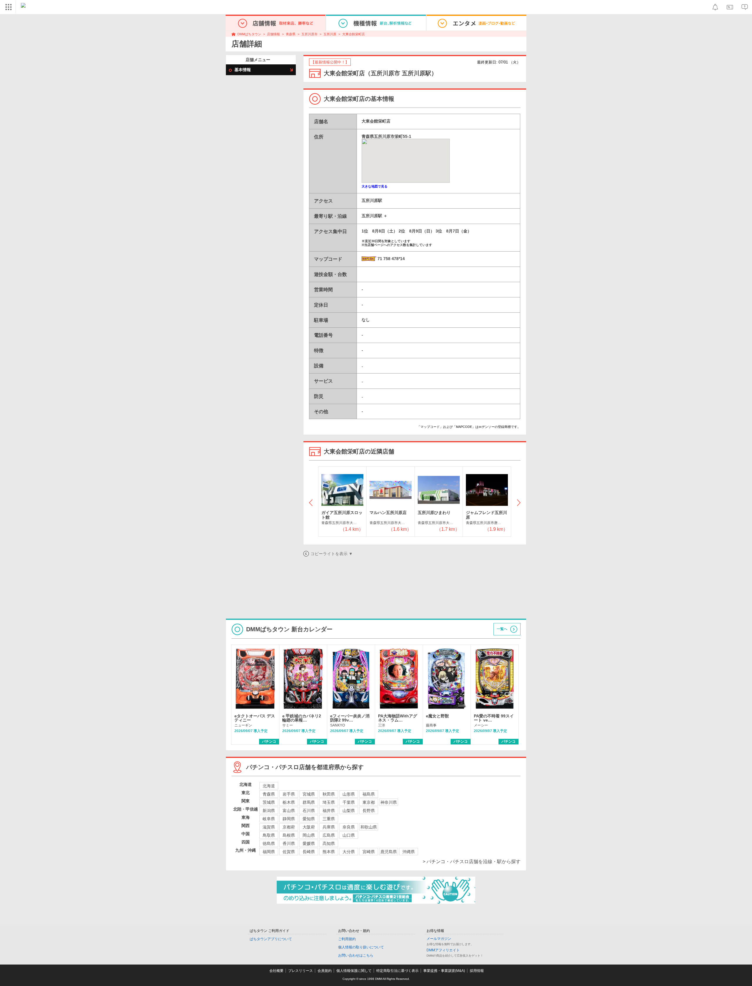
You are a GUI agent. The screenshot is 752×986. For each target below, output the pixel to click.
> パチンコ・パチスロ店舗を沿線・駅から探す (472, 861)
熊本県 (329, 851)
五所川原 (329, 34)
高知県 (329, 843)
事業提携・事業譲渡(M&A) (444, 971)
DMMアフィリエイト (443, 950)
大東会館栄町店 (353, 34)
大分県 (349, 851)
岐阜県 (269, 818)
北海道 (269, 786)
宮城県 (309, 794)
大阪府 (309, 827)
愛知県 (309, 818)
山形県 (349, 794)
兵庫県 (329, 827)
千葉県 (349, 802)
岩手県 (289, 794)
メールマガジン (439, 939)
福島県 (368, 794)
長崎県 (309, 851)
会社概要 (276, 971)
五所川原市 (309, 34)
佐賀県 (289, 851)
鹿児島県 (388, 851)
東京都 (368, 802)
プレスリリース (300, 971)
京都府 (289, 827)
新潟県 (269, 810)
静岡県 (289, 818)
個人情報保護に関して (354, 971)
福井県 (329, 810)
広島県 (329, 835)
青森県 (291, 34)
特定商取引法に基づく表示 (397, 971)
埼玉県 (329, 802)
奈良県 (349, 827)
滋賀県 (269, 827)
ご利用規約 (347, 939)
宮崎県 (368, 851)
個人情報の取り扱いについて (361, 947)
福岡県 (269, 851)
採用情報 (477, 971)
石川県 (309, 810)
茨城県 (269, 802)
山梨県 (349, 810)
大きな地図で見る (374, 186)
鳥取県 (269, 835)
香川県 (289, 843)
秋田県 (329, 794)
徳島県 (269, 843)
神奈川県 (388, 802)
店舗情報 (273, 34)
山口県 (349, 835)
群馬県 (309, 802)
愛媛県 (309, 843)
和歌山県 (368, 827)
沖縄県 (408, 851)
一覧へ (502, 629)
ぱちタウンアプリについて (271, 939)
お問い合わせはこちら (355, 955)
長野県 (368, 810)
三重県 (329, 818)
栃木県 (289, 802)
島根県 (289, 835)
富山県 (289, 810)
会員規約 (325, 971)
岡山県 (309, 835)
